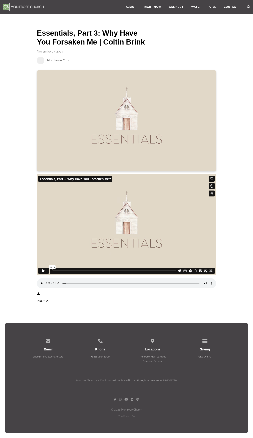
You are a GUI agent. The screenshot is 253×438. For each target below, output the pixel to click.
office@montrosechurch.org (48, 356)
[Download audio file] (38, 293)
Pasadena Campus (152, 361)
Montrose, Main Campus (152, 356)
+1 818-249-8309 (100, 356)
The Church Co (127, 416)
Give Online (205, 356)
